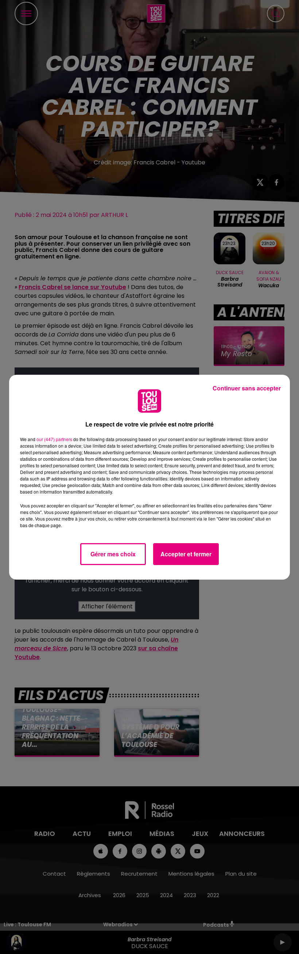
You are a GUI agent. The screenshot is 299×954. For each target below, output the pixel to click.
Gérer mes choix (113, 554)
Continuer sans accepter (247, 388)
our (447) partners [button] (54, 439)
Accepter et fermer (185, 554)
